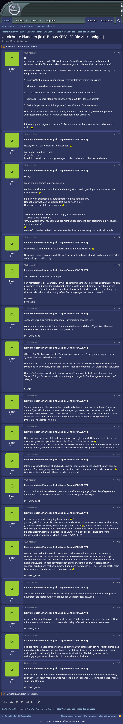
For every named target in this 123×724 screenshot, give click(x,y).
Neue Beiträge (8, 26)
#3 (119, 165)
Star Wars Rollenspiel (45, 26)
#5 (119, 265)
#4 (119, 237)
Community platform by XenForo (61, 721)
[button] (26, 20)
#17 (118, 663)
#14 (118, 582)
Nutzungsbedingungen (71, 716)
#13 (118, 542)
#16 (118, 635)
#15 (118, 607)
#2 (119, 134)
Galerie (34, 20)
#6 (119, 308)
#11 (118, 480)
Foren (7, 20)
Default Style (10, 716)
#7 (119, 342)
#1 (119, 53)
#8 (119, 395)
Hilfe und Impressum (107, 716)
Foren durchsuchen (25, 26)
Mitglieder (50, 20)
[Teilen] (115, 53)
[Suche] (119, 20)
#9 (119, 426)
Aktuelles (19, 20)
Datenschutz (90, 716)
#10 (118, 454)
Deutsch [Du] (26, 716)
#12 (118, 507)
